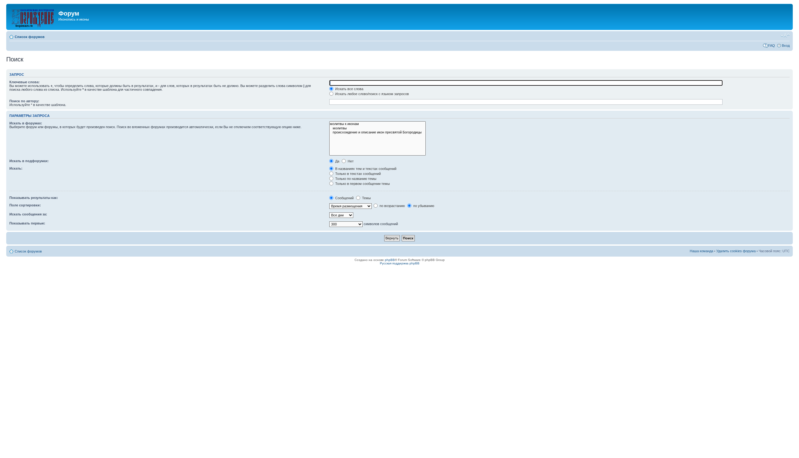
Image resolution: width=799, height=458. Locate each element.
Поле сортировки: (25, 205)
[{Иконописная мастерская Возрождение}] (33, 16)
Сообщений (344, 198)
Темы (366, 198)
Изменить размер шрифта (785, 35)
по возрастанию (392, 206)
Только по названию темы (355, 179)
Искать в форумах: (25, 123)
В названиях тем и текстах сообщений (365, 169)
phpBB (390, 260)
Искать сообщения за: (28, 214)
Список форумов (30, 37)
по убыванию (423, 206)
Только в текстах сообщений (357, 174)
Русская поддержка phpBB (399, 263)
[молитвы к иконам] (377, 124)
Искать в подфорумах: (29, 161)
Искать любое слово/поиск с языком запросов (371, 94)
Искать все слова (348, 89)
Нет (350, 161)
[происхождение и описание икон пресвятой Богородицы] (377, 132)
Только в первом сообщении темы (362, 184)
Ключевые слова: (24, 82)
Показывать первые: (27, 223)
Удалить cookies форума (736, 251)
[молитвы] (377, 128)
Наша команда (701, 251)
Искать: (15, 168)
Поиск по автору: (24, 101)
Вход (786, 45)
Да (336, 161)
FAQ (771, 45)
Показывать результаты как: (33, 198)
